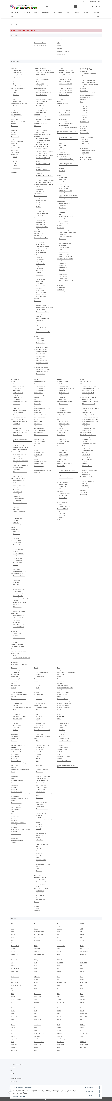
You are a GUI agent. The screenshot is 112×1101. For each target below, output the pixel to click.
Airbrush (59, 101)
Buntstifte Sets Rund (64, 114)
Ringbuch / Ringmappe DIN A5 (90, 419)
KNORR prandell (61, 982)
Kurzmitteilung (17, 725)
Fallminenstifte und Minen (41, 123)
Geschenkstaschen (18, 549)
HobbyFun (59, 974)
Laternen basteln (17, 399)
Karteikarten (14, 154)
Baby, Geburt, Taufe (64, 725)
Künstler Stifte (16, 622)
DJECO (12, 957)
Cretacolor (37, 951)
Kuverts (13, 772)
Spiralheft (13, 145)
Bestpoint (59, 937)
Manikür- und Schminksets (43, 736)
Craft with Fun (15, 948)
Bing (37, 760)
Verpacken (14, 827)
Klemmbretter (14, 765)
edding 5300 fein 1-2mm (65, 75)
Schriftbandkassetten (16, 809)
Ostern (15, 640)
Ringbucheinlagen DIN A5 (17, 141)
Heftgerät (13, 747)
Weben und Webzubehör (19, 571)
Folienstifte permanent (42, 138)
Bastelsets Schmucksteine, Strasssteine (20, 440)
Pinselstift (59, 225)
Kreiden (59, 175)
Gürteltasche (37, 399)
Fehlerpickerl (37, 125)
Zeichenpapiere (63, 489)
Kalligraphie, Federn (64, 423)
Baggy (58, 934)
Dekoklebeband (17, 591)
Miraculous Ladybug (41, 833)
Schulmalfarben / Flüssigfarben (65, 258)
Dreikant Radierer (40, 309)
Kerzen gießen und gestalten (20, 460)
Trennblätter (85, 483)
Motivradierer (39, 320)
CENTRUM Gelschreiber (42, 213)
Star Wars (38, 866)
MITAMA (13, 996)
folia (58, 968)
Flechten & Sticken (17, 558)
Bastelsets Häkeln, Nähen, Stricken (22, 426)
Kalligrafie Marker (40, 266)
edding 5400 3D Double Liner (66, 77)
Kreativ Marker (17, 620)
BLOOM (13, 940)
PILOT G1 (38, 207)
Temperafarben (63, 267)
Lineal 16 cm (85, 108)
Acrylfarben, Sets (63, 390)
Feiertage (36, 681)
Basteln (13, 381)
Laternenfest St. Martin (19, 637)
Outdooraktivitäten (39, 875)
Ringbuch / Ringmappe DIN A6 (90, 421)
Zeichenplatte (85, 152)
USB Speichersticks (16, 825)
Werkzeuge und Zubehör (19, 417)
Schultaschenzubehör (39, 441)
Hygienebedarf (15, 754)
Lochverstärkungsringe (17, 780)
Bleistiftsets (37, 114)
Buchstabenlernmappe (40, 381)
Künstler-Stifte (61, 465)
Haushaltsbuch (17, 714)
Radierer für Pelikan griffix (43, 331)
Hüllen (82, 384)
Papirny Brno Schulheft (19, 77)
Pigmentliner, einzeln (64, 415)
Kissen (37, 714)
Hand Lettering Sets (64, 210)
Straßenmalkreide (63, 188)
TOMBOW (59, 1036)
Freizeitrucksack (38, 392)
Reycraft (59, 1016)
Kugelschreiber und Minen (41, 238)
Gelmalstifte (62, 170)
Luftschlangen (61, 710)
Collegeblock (14, 125)
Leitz (81, 988)
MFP (58, 993)
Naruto (38, 837)
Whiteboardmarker (41, 292)
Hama (81, 968)
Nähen (15, 567)
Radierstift (38, 316)
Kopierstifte (37, 231)
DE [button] (84, 1)
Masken (59, 714)
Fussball (61, 727)
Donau (36, 957)
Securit (13, 1025)
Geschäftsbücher (15, 128)
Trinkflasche (37, 457)
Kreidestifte (62, 182)
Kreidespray (16, 509)
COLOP (59, 954)
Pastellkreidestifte (63, 454)
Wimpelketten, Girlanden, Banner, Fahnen (66, 765)
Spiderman (39, 862)
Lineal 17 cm (85, 110)
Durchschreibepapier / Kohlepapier (22, 707)
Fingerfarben (62, 263)
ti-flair (12, 926)
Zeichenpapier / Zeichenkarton (19, 664)
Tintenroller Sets (40, 374)
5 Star (35, 962)
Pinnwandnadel (15, 796)
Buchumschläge (15, 150)
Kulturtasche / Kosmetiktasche (42, 415)
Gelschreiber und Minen (40, 195)
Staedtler (13, 1027)
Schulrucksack (38, 437)
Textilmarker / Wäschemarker (43, 286)
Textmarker (39, 288)
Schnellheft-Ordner (87, 430)
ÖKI (58, 996)
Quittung (15, 729)
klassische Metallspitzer (42, 347)
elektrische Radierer (41, 327)
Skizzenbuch (60, 289)
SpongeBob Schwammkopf (43, 864)
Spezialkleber (16, 609)
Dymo (81, 957)
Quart (14, 99)
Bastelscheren (16, 390)
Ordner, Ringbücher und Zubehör (89, 397)
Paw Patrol (38, 842)
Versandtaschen (15, 836)
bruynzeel (82, 940)
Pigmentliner (37, 300)
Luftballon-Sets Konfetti (63, 705)
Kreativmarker (39, 268)
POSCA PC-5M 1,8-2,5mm (65, 90)
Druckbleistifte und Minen (41, 117)
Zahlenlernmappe (38, 465)
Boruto (38, 763)
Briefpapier (14, 172)
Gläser (37, 741)
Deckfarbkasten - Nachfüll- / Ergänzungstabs (66, 138)
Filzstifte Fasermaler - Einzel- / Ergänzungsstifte (67, 163)
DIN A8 (15, 165)
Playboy (38, 846)
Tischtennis (37, 910)
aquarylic (59, 929)
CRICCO (59, 951)
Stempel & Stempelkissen (19, 410)
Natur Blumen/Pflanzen (65, 741)
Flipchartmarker (40, 261)
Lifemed (13, 991)
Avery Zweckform (38, 934)
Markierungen (15, 785)
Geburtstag (62, 729)
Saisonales (14, 631)
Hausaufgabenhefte (16, 86)
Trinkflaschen (39, 749)
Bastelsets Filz (16, 423)
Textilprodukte (16, 569)
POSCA (59, 1010)
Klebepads (16, 600)
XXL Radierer (39, 325)
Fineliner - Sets (40, 132)
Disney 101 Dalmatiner (42, 769)
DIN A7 (15, 163)
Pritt (35, 1013)
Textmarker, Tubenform (42, 362)
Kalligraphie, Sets (63, 426)
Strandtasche (39, 897)
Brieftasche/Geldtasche (42, 672)
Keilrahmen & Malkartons (19, 618)
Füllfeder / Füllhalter (41, 187)
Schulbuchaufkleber (16, 152)
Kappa (82, 979)
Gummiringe (14, 738)
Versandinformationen (40, 45)
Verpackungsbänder (16, 831)
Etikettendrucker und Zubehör (19, 694)
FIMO (81, 965)
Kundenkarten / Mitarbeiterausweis (20, 769)
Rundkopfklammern (16, 803)
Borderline (37, 940)
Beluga (82, 934)
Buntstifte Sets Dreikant (65, 108)
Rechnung (15, 732)
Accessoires (37, 670)
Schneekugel (16, 469)
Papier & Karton (17, 408)
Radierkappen (39, 314)
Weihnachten (16, 642)
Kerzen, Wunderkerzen (63, 692)
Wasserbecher (62, 152)
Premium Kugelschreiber (42, 246)
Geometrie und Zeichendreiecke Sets (90, 85)
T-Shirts (36, 450)
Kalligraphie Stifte (40, 220)
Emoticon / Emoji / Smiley (42, 811)
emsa (81, 960)
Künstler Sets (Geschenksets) (64, 463)
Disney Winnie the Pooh (42, 809)
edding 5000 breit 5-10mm (66, 70)
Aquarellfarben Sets (64, 117)
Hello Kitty (38, 817)
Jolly (12, 979)
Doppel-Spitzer (40, 340)
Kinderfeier (62, 736)
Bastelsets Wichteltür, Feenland (21, 447)
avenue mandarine (39, 931)
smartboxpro (37, 1025)
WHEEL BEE (14, 1050)
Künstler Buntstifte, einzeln (66, 478)
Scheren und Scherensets (17, 644)
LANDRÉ (36, 988)
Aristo (58, 931)
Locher (13, 778)
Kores (35, 985)
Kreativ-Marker (61, 437)
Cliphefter (84, 441)
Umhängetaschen (38, 463)
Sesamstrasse (39, 855)
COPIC (35, 945)
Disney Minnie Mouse (41, 787)
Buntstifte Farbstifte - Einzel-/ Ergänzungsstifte (66, 124)
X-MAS (37, 687)
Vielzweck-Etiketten (18, 692)
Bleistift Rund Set (40, 106)
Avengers (38, 754)
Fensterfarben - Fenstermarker (21, 494)
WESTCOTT (83, 1047)
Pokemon (38, 848)
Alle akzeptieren (89, 1087)
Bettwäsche (39, 710)
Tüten (58, 763)
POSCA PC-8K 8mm (64, 94)
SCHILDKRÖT (14, 1022)
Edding (36, 960)
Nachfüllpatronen (40, 376)
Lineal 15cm (85, 106)
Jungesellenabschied (62, 690)
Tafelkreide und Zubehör (65, 190)
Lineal (81, 101)
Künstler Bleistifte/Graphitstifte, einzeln (67, 471)
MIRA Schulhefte (17, 72)
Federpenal (37, 384)
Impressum (15, 1096)
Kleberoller (16, 584)
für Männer (39, 698)
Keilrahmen (62, 432)
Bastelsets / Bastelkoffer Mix (20, 421)
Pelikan (82, 1005)
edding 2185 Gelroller (41, 198)
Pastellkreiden (62, 184)
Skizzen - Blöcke (63, 497)
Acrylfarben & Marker (64, 203)
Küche (35, 738)
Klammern (14, 758)
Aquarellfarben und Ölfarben (64, 401)
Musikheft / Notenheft (17, 117)
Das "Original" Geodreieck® (89, 73)
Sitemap (59, 45)
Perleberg (59, 1008)
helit (35, 971)
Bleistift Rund (39, 103)
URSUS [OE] (83, 1041)
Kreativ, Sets (16, 505)
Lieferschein (16, 727)
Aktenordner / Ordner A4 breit (90, 399)
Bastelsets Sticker (17, 443)
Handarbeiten (14, 556)
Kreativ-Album (61, 434)
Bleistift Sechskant (40, 97)
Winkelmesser (83, 146)
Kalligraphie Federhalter (42, 222)
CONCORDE (83, 954)
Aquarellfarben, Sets (64, 406)
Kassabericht (16, 721)
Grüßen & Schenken (16, 540)
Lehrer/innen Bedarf (39, 417)
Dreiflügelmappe (86, 446)
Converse (82, 943)
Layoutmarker (39, 275)
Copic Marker (62, 205)
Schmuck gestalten (18, 467)
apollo (58, 923)
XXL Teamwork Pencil (41, 112)
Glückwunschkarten (18, 551)
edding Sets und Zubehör (65, 79)
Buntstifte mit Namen (64, 121)
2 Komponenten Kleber (19, 589)
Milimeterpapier (84, 121)
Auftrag (15, 701)
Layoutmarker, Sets (64, 441)
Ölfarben (15, 520)
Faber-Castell (83, 962)
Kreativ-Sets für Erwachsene (20, 449)
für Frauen (39, 696)
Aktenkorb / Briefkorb (85, 381)
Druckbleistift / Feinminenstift (43, 119)
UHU (12, 1041)
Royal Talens (37, 1019)
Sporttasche (37, 448)
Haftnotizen (14, 741)
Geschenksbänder (17, 545)
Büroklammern (15, 683)
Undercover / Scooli (39, 1041)
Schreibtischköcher (16, 807)
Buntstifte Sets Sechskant (65, 106)
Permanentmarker (40, 279)
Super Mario (39, 868)
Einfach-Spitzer (40, 338)
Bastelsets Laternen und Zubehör (21, 430)
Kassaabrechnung (17, 718)
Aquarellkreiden (63, 177)
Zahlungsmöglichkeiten (40, 43)
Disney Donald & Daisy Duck (43, 776)
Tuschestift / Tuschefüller (86, 137)
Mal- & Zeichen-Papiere (63, 482)
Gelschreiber (39, 215)
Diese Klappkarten (39, 954)
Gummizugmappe (86, 457)
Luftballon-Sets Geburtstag (64, 703)
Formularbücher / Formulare (18, 698)
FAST (35, 965)
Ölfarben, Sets (62, 410)
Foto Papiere (16, 538)
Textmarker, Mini (40, 354)
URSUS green (60, 1044)
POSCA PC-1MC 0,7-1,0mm (65, 83)
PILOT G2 (38, 209)
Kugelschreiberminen (41, 252)
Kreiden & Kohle (63, 214)
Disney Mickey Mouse (41, 785)
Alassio (36, 929)
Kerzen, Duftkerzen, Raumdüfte (42, 729)
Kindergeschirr (40, 743)
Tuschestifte (85, 141)
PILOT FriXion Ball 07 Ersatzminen (44, 151)
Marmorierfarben (17, 514)
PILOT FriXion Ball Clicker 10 (43, 170)
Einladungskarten (61, 679)
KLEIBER (36, 982)
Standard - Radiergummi (42, 305)
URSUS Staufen (84, 1044)
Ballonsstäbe (60, 674)
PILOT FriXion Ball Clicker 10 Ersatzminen (43, 172)
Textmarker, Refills (40, 356)
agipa (12, 929)
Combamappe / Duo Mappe (89, 443)
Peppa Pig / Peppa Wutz (42, 844)
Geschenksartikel (17, 542)
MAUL (12, 993)
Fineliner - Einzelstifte (41, 130)
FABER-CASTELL (40, 83)
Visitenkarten (14, 838)
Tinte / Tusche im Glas (41, 226)
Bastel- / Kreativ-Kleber (19, 576)
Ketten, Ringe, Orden (62, 694)
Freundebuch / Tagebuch (40, 395)
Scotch (82, 1022)
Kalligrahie (60, 419)
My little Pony (39, 835)
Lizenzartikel (37, 752)
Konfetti (59, 696)
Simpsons (38, 857)
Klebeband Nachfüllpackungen (19, 763)
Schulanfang (62, 745)
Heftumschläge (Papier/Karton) (19, 103)
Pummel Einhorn (84, 1013)
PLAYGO (13, 1010)
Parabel (82, 124)
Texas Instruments (39, 1033)
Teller (58, 754)
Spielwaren (37, 904)
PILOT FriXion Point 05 (41, 178)
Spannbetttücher (40, 723)
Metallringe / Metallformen (20, 401)
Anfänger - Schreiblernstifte (41, 68)
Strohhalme (60, 752)
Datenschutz (23, 1096)
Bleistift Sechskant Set (41, 101)
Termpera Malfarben (18, 525)
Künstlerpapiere (63, 495)
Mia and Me (39, 826)
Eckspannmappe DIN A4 (88, 450)
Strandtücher (39, 725)
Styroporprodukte (17, 415)
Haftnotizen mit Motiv (16, 743)
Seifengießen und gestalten (20, 472)
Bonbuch (15, 705)
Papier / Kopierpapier (16, 791)
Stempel (13, 811)
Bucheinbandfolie (15, 148)
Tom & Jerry (39, 871)
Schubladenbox (84, 492)
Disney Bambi (39, 772)
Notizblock (14, 130)
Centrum (59, 948)
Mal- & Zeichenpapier (18, 624)
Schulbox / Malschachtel (17, 646)
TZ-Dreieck (85, 78)
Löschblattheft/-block (16, 114)
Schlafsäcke (39, 721)
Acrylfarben (62, 261)
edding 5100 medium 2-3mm (66, 72)
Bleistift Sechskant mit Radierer (44, 99)
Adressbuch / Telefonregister (18, 121)
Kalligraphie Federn (41, 224)
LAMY (12, 988)
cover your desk (61, 945)
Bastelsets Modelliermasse (20, 432)
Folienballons (60, 683)
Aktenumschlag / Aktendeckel (89, 437)
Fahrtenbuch (16, 710)
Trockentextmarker (41, 365)
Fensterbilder (60, 681)
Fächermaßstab (84, 90)
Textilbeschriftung (39, 452)
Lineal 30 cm (85, 115)
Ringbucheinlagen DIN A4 (17, 139)
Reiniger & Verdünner (64, 506)
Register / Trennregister (88, 481)
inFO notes (37, 977)
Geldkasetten (14, 734)
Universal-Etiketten (18, 690)
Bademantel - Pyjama (41, 707)
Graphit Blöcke (63, 468)
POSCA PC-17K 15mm (64, 81)
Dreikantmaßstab (84, 88)
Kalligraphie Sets (40, 229)
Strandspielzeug (40, 895)
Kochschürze (37, 412)
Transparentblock (84, 132)
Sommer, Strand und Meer (41, 888)
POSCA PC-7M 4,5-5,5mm (65, 92)
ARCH (81, 929)
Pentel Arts (37, 1008)
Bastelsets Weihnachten (19, 445)
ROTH (12, 1019)
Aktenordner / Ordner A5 (88, 403)
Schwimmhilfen (40, 893)
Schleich (36, 1022)
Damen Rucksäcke (40, 879)
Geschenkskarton (17, 547)
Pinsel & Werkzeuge (64, 223)
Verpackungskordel (16, 833)
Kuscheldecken (40, 716)
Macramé (15, 564)
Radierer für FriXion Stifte (42, 329)
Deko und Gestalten (16, 452)
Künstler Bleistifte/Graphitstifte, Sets (67, 474)
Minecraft (38, 828)
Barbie (37, 756)
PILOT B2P (38, 202)
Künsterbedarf (61, 201)
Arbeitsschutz (14, 676)
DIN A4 (15, 90)
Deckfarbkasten (63, 135)
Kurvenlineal (83, 99)
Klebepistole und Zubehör (19, 602)
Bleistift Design (40, 108)
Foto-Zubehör (14, 529)
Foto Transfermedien (18, 456)
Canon (36, 943)
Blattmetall (62, 513)
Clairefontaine (84, 951)
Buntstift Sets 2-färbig (64, 110)
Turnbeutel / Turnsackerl (40, 461)
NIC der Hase (39, 840)
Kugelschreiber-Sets (41, 244)
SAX (81, 1019)
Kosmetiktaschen (40, 734)
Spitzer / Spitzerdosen (63, 272)
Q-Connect (14, 1016)
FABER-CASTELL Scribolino (42, 75)
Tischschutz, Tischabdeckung (18, 651)
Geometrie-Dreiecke (87, 76)
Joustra (36, 979)
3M (12, 962)
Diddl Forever (14, 954)
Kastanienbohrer (17, 397)
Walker (36, 1047)
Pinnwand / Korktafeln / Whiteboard (20, 794)
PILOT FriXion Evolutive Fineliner (44, 176)
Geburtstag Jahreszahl (64, 732)
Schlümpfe (39, 853)
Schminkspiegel (40, 676)
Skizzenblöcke (62, 486)
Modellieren (16, 463)
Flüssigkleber (16, 580)
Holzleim (15, 655)
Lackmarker (39, 272)
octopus (59, 926)
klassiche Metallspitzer (65, 283)
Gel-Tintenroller (38, 193)
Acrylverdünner (63, 399)
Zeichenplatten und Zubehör (87, 150)
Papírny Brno (60, 1002)
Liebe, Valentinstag (64, 738)
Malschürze (62, 143)
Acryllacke (61, 395)
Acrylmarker (39, 257)
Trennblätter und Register (87, 477)
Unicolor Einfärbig (63, 747)
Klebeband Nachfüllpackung (20, 598)
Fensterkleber (16, 578)
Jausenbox (37, 406)
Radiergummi (37, 303)
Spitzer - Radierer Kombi (42, 318)
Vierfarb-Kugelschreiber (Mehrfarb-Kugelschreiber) (45, 249)
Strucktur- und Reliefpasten (20, 474)
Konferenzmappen (16, 767)
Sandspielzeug (40, 890)
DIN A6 (15, 97)
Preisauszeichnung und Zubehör (19, 798)
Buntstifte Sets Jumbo (64, 112)
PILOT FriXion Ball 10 (41, 153)
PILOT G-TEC (39, 204)
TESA (12, 1033)
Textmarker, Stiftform (41, 360)
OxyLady (82, 999)
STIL (12, 1030)
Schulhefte (14, 68)
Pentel (12, 1008)
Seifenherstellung (15, 649)
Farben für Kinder (17, 491)
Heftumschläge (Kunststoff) (18, 88)
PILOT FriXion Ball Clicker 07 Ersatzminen (43, 166)
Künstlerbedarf (15, 613)
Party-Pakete (60, 716)
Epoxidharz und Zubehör (19, 454)
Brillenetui (38, 674)
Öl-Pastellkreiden (63, 450)
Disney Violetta (40, 806)
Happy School (14, 971)
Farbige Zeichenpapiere (65, 493)
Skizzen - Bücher (63, 500)
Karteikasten (16, 168)
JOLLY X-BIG (39, 77)
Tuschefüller (85, 139)
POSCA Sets (62, 99)
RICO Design (83, 1016)
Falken (13, 965)
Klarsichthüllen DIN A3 (88, 390)
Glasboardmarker (40, 263)
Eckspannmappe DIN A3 (88, 448)
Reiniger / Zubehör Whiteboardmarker (41, 295)
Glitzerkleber (16, 582)
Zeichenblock (60, 285)
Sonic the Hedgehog (41, 859)
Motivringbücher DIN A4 (88, 415)
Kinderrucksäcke (40, 884)
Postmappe (85, 461)
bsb (12, 943)
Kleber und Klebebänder (17, 573)
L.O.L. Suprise (39, 822)
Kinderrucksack (38, 410)
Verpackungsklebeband (19, 611)
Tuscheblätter (83, 135)
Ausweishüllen (15, 681)
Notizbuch (14, 132)
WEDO (58, 1047)
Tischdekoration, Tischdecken (64, 756)
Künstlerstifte (62, 219)
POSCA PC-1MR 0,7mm (65, 86)
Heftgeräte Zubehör (16, 749)
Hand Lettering (61, 173)
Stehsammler (83, 494)
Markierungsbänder (62, 712)
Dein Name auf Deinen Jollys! (64, 154)
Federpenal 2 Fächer (41, 388)
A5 (13, 81)
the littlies (59, 1033)
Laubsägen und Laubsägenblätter (21, 657)
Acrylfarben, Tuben (64, 392)
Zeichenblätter (84, 148)
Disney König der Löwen (42, 780)
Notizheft (13, 134)
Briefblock (13, 123)
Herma (82, 971)
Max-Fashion (37, 993)
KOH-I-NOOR (83, 982)
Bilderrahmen (16, 533)
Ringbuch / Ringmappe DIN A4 (90, 417)
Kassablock (16, 723)
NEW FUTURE (37, 996)
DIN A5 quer (16, 94)
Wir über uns (37, 40)
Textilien (36, 906)
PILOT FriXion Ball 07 (41, 149)
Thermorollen (14, 820)
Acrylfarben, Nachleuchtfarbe (66, 388)
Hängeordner (85, 410)
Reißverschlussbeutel (85, 432)
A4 (13, 79)
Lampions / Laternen (62, 698)
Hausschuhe (37, 403)
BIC (81, 937)
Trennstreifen (85, 485)
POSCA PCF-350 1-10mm (65, 97)
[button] (89, 6)
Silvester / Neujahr (62, 749)
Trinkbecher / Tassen (41, 747)
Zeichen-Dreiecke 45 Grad (88, 80)
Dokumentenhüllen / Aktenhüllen (90, 388)
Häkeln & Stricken (17, 560)
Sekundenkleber (17, 607)
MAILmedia (37, 991)
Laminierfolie (14, 774)
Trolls (37, 873)
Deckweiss (61, 141)
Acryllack (15, 483)
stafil (35, 1027)
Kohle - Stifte (62, 448)
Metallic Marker (40, 277)
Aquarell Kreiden (63, 403)
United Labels (60, 1041)
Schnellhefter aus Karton (88, 468)
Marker (36, 255)
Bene (12, 937)
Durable (59, 957)
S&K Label (59, 1019)
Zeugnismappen (86, 474)
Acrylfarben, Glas (63, 386)
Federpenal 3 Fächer (41, 390)
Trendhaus (37, 1039)
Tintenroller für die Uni (42, 371)
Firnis (58, 417)
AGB (58, 43)
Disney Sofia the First (41, 802)
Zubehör (61, 517)
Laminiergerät (14, 776)
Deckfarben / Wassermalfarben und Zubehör (66, 131)
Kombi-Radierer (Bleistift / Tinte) (44, 307)
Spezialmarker (39, 283)
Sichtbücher (85, 472)
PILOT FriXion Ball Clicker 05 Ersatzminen (43, 160)
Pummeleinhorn (40, 851)
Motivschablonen (17, 516)
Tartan (59, 1030)
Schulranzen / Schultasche (41, 434)
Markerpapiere (63, 484)
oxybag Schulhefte (17, 75)
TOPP (81, 1036)
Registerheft (14, 119)
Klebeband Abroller (18, 595)
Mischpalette (62, 145)
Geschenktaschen (40, 703)
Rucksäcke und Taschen (40, 877)
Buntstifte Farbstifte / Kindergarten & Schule (68, 128)
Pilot (81, 1008)
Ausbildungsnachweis (18, 703)
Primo (12, 1013)
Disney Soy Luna (40, 804)
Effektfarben (16, 489)
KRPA (81, 985)
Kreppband (16, 604)
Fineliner (36, 128)
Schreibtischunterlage (40, 430)
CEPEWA (13, 951)
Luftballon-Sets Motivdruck (64, 707)
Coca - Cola (39, 765)
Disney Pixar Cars (40, 791)
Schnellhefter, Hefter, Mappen (88, 434)
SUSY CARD (37, 1030)
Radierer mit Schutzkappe (42, 312)
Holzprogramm (17, 395)
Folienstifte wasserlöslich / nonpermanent (43, 141)
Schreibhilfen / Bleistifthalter (43, 86)
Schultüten (37, 443)
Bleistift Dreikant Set (41, 94)
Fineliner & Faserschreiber (64, 412)
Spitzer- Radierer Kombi (65, 243)
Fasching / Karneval (18, 633)
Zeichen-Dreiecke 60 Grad (88, 82)
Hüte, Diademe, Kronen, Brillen (65, 687)
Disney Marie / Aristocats (42, 783)
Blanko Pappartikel (18, 392)
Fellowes (59, 965)
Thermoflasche (38, 454)
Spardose (36, 446)
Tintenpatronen (40, 191)
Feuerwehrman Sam (41, 813)
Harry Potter (39, 815)
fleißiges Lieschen (15, 968)
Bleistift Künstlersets (41, 110)
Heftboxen (83, 490)
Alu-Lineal (84, 104)
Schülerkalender (38, 432)
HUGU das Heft (17, 70)
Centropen (37, 948)
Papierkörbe (16, 672)
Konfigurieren (89, 1091)
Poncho (38, 718)
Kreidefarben (16, 507)
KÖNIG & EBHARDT (16, 985)
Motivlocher (16, 406)
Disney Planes (39, 797)
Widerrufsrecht (61, 54)
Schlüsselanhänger (39, 428)
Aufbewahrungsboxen (17, 679)
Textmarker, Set (40, 358)
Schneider (59, 1022)
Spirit (58, 1025)
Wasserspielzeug (40, 899)
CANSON (59, 943)
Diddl (37, 767)
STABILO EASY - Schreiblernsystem (45, 72)
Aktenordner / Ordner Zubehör (90, 406)
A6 (13, 83)
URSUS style (14, 1047)
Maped (59, 991)
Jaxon (81, 977)
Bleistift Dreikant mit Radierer (43, 92)
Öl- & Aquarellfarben (64, 221)
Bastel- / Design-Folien (19, 386)
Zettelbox (13, 842)
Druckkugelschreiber (41, 240)
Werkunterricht (15, 653)
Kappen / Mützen (38, 727)
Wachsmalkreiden (63, 193)
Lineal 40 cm (85, 117)
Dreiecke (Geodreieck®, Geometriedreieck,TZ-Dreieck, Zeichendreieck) (87, 69)
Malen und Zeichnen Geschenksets (66, 292)
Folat (35, 968)
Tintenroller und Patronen (41, 367)
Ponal (35, 1010)
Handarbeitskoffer (17, 562)
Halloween (15, 635)
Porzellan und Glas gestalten (20, 465)
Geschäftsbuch (17, 712)
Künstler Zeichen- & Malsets (66, 216)
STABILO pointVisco (41, 200)
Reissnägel (14, 800)
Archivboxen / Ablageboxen (87, 488)
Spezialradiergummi (41, 323)
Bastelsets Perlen (17, 437)
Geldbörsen (37, 397)
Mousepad (14, 789)
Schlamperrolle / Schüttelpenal (42, 426)
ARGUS (13, 931)
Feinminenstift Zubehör (86, 97)
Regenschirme (38, 421)
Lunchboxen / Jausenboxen (43, 745)
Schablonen (83, 130)
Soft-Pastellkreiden (64, 457)
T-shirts (38, 908)
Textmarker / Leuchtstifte (40, 349)
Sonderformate (17, 101)
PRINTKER (36, 926)
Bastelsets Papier (17, 434)
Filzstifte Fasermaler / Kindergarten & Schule (68, 167)
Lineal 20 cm (85, 113)
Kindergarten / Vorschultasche (42, 408)
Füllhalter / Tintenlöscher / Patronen (43, 184)
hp (81, 974)
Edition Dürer (60, 960)
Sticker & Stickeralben (18, 412)
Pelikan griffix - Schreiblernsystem (44, 70)
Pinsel (60, 147)
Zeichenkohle (62, 459)
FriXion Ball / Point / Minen (41, 146)
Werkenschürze (17, 660)
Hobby (36, 974)
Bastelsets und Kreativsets (18, 419)
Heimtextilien (37, 705)
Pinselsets (61, 150)
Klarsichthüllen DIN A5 (88, 395)
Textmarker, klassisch (41, 351)
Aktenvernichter (15, 674)
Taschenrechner (15, 818)
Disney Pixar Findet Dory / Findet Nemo (44, 794)
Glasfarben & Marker (18, 498)
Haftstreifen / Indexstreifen (18, 745)
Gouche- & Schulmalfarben (20, 502)
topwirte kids (14, 1039)
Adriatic (82, 926)
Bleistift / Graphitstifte (40, 88)
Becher (59, 676)
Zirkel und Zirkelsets (85, 157)
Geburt (38, 701)
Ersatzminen (39, 121)
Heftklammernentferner (17, 752)
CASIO (81, 945)
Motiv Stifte (37, 298)
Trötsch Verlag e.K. (62, 1039)
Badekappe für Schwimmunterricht (43, 470)
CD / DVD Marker (40, 259)
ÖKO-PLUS (83, 996)
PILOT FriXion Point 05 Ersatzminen (45, 180)
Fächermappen (86, 454)
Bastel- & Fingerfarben (19, 485)
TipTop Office (37, 1036)
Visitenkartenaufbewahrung (18, 840)
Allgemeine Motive (64, 723)
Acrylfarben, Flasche (64, 384)
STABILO (82, 1025)
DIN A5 (15, 92)
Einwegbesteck (61, 670)
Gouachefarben (17, 500)
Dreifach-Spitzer (40, 343)
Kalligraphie (37, 218)
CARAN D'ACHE (15, 945)
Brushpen (15, 487)
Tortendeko (60, 758)
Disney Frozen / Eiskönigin (42, 778)
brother (59, 940)
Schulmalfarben (63, 265)
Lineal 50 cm (85, 119)
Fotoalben (36, 692)
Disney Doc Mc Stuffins (42, 774)
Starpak (59, 1027)
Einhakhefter (85, 452)
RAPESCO (36, 1016)
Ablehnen (89, 1095)
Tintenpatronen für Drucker (18, 822)
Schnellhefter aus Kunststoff (89, 470)
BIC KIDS (38, 81)
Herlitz (59, 971)
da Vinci (13, 923)
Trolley (36, 459)
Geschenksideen (38, 694)
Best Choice (37, 937)
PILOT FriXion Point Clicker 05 (43, 182)
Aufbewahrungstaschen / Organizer (43, 468)
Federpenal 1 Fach (40, 386)
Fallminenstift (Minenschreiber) (88, 93)
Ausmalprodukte (17, 384)
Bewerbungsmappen (87, 439)
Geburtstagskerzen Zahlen (64, 685)
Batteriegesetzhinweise (63, 51)
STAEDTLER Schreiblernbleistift (44, 79)
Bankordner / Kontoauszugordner (90, 408)
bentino (82, 923)
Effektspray (62, 515)
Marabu (82, 991)
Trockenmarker (40, 290)
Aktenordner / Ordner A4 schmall (90, 401)
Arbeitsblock (14, 170)
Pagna (12, 1002)
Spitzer (36, 336)
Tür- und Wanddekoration (64, 760)
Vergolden (59, 511)
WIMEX (36, 1050)
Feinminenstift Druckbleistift (87, 95)
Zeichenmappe (61, 287)
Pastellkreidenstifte (64, 186)
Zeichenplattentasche (87, 155)
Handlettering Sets (64, 421)
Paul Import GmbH (39, 1005)
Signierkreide (39, 281)
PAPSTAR (82, 1002)
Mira (81, 993)
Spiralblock (14, 143)
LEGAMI (36, 923)
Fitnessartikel (37, 690)
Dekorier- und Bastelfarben (18, 478)
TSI (81, 1039)
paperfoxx (36, 1002)
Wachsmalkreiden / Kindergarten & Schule (68, 195)
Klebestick (15, 587)
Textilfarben (62, 269)
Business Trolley (15, 685)
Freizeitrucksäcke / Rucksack (43, 882)
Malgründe (60, 491)
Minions (38, 831)
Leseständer (37, 419)
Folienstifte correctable (42, 144)
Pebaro (59, 1005)
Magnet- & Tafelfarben (19, 511)
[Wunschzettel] (92, 6)
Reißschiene (83, 128)
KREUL (59, 985)
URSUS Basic (14, 1044)
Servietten (59, 721)
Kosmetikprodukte (39, 732)
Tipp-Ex (13, 1036)
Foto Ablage (16, 536)
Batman (38, 758)
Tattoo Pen (16, 522)
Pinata (58, 718)
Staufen (82, 1027)
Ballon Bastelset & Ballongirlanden (66, 672)
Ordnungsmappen (87, 459)
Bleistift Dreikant (40, 90)
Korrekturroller (38, 235)
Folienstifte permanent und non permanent (42, 135)
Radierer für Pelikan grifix (65, 256)
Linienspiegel (14, 112)
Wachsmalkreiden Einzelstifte (66, 199)
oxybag (59, 999)
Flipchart (13, 696)
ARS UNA (13, 934)
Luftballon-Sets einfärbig (63, 701)
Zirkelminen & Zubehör (86, 159)
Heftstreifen (85, 479)
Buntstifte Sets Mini (64, 119)
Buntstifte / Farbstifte (62, 103)
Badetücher (37, 472)
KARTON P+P (14, 982)
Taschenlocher (15, 816)
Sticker (13, 814)
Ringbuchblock (15, 137)
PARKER (13, 1005)
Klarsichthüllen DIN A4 (88, 392)
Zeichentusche (86, 144)
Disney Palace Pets (41, 789)
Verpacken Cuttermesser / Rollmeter (20, 829)
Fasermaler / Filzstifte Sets (66, 158)
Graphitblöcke (62, 208)
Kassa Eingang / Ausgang (19, 716)
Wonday (59, 1050)
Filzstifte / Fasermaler (62, 156)
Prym (58, 1013)
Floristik (13, 527)
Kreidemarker (39, 270)
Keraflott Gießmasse (18, 458)
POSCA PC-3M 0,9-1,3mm (65, 88)
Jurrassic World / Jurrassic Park (44, 820)
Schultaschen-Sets (39, 439)
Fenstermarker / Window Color (67, 161)
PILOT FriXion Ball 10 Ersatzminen (44, 155)
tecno (81, 1030)
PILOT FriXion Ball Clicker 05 (43, 157)
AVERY (82, 931)
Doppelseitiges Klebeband (20, 593)
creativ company (84, 948)
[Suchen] (75, 6)
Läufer (59, 988)
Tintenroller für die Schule (43, 369)
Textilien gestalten (17, 476)
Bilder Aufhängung (18, 531)
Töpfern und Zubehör (62, 509)
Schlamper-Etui (38, 423)
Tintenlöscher (39, 189)
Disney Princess (40, 800)
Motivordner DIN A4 (87, 412)
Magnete (13, 783)
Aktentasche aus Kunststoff (89, 386)
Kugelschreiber (40, 242)
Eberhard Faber (15, 960)
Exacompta (60, 962)
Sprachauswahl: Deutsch (95, 1)
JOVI (58, 979)
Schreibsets (37, 334)
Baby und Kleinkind (39, 679)
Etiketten (13, 687)
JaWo (58, 977)
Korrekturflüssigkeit (39, 233)
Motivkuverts (14, 787)
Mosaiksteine (16, 403)
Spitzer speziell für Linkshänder (44, 345)
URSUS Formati (38, 1044)
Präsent (82, 1010)
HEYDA (13, 974)
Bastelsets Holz (17, 428)
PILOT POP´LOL (40, 211)
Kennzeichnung (15, 756)
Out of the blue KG (16, 999)
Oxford (36, 999)
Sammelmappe (86, 463)
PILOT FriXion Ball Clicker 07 (43, 163)
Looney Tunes (39, 824)
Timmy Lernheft (84, 1033)
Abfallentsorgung (15, 670)
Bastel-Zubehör (17, 388)
